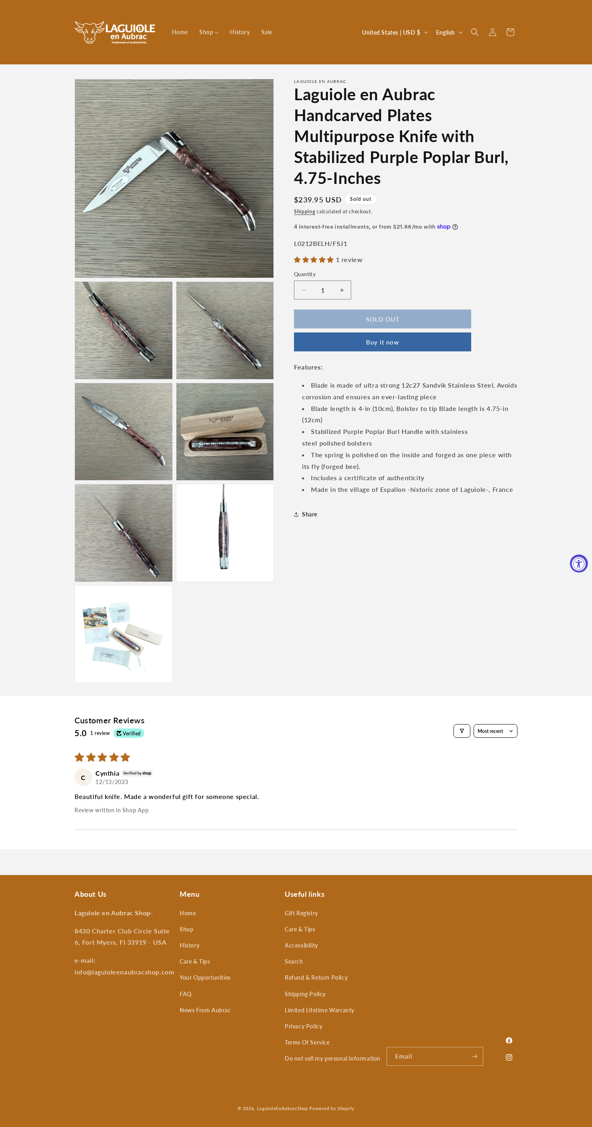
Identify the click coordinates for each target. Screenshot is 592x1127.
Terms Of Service (307, 1042)
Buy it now (382, 342)
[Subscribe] (474, 1056)
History (189, 945)
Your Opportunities (205, 977)
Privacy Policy (303, 1026)
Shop (186, 929)
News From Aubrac (205, 1010)
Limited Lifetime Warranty (319, 1010)
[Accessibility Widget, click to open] (579, 564)
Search (294, 961)
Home (188, 913)
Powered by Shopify (331, 1108)
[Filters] (461, 731)
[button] (475, 32)
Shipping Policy (305, 994)
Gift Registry (301, 913)
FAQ (186, 994)
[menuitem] (180, 32)
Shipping (304, 211)
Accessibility (301, 945)
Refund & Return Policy (316, 977)
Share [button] (309, 514)
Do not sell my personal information (333, 1058)
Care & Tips (195, 961)
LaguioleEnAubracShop (282, 1108)
